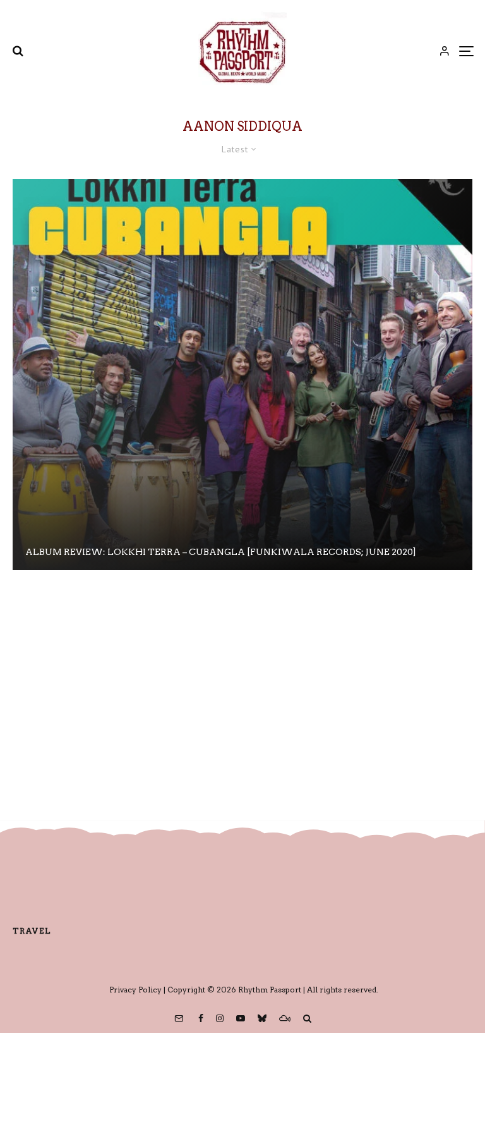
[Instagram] (220, 1018)
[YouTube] (240, 1018)
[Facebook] (201, 1018)
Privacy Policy (135, 989)
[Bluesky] (262, 1018)
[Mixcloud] (285, 1018)
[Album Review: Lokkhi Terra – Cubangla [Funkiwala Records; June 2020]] (242, 374)
